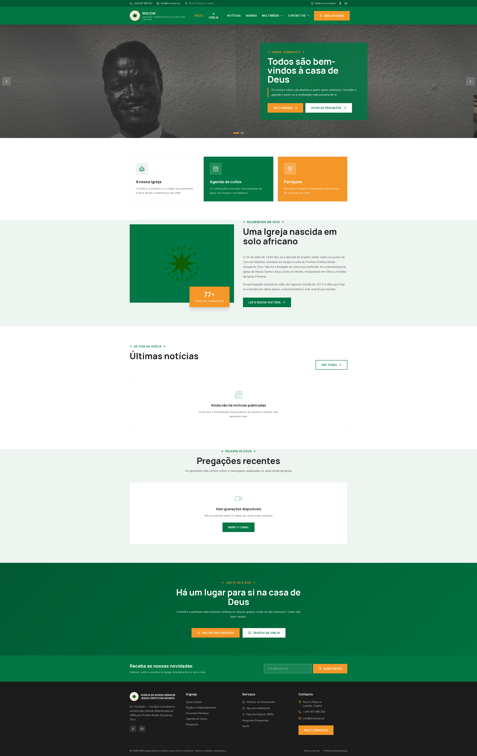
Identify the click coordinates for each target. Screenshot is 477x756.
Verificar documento (325, 3)
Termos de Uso (312, 750)
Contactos (297, 15)
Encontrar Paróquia (197, 713)
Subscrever (332, 668)
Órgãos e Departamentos (201, 707)
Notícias (234, 15)
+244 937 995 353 (143, 3)
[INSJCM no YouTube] (346, 3)
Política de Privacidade (335, 750)
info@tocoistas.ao (170, 3)
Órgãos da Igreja (266, 632)
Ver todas (329, 364)
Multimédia (270, 15)
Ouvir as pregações (196, 107)
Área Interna (334, 15)
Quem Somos (194, 702)
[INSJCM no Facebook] (340, 3)
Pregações (192, 724)
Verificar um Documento (260, 702)
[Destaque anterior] (6, 81)
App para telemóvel (258, 708)
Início (199, 15)
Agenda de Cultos (196, 719)
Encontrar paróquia (218, 632)
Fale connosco (316, 730)
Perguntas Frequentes (255, 720)
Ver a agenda (152, 107)
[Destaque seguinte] (470, 81)
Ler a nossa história (265, 302)
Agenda (251, 15)
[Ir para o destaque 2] (241, 133)
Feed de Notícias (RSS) (260, 714)
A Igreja (213, 15)
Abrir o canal (238, 527)
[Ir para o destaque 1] (234, 133)
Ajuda (245, 726)
